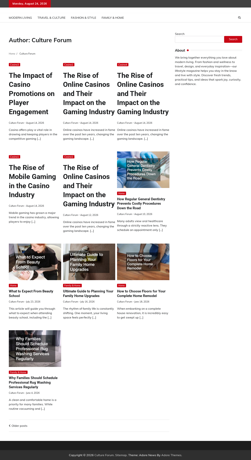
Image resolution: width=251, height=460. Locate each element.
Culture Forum (16, 122)
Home (121, 193)
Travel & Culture (51, 17)
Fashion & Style (83, 17)
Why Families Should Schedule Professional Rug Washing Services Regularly (33, 382)
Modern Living (20, 17)
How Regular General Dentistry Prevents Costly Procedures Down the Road (141, 203)
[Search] (239, 17)
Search (179, 34)
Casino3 (14, 64)
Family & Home (113, 17)
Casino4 (122, 64)
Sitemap (121, 455)
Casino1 (68, 64)
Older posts (19, 426)
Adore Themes (171, 455)
